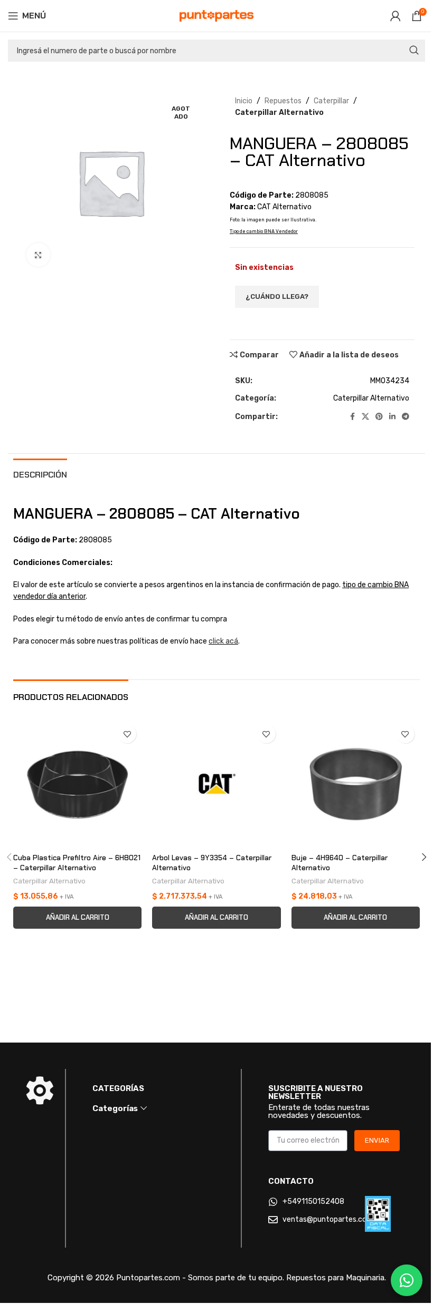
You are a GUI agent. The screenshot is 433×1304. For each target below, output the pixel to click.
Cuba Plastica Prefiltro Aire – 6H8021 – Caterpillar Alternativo (76, 863)
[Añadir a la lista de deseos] (127, 734)
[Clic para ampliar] (38, 255)
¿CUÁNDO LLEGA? (277, 296)
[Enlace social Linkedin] (392, 417)
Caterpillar (331, 100)
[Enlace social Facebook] (352, 417)
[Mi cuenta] (395, 15)
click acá (223, 641)
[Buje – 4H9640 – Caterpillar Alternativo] (355, 783)
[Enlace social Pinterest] (379, 417)
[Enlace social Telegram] (405, 417)
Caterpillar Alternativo (279, 112)
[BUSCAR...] (414, 51)
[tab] (40, 473)
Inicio (243, 100)
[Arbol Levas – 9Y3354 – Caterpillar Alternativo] (216, 783)
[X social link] (365, 417)
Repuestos (283, 100)
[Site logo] (216, 15)
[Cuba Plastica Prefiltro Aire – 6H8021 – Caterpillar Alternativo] (77, 783)
